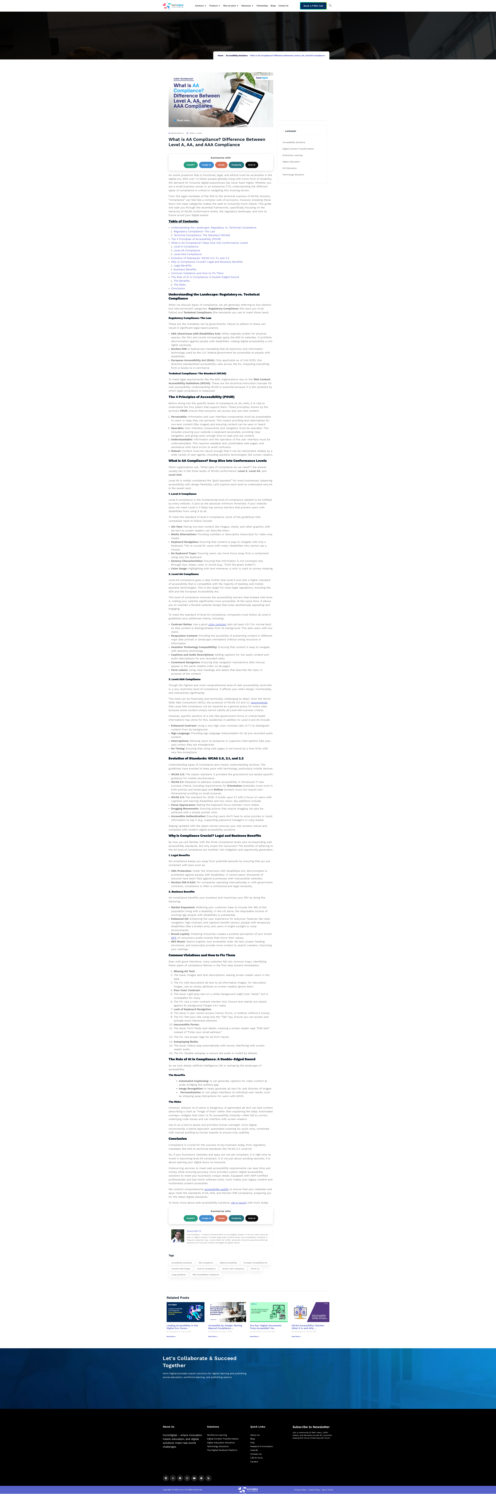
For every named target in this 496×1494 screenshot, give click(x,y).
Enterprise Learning (292, 155)
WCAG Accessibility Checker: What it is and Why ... (308, 1327)
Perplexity (236, 165)
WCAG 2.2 (255, 1269)
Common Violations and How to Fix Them (197, 273)
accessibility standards (181, 1263)
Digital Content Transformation (298, 149)
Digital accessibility (228, 1263)
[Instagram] (187, 1478)
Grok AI (251, 165)
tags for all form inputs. (214, 1036)
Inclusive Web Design (180, 1269)
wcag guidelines (178, 1275)
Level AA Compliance (187, 250)
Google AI (206, 165)
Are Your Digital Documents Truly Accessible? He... (265, 1327)
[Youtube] (194, 1478)
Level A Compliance (186, 246)
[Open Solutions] (205, 5)
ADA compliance (206, 1263)
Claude (221, 165)
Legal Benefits (183, 265)
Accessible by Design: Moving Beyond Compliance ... (225, 1327)
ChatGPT (191, 165)
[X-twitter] (173, 1478)
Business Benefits (185, 269)
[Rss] (208, 1478)
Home (220, 55)
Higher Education (291, 161)
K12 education (289, 168)
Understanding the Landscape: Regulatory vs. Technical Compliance (213, 227)
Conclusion (178, 288)
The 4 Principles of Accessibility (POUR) (196, 239)
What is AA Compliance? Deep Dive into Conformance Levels (209, 242)
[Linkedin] (166, 1478)
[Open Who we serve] (237, 5)
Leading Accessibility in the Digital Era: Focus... (182, 1327)
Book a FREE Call (313, 5)
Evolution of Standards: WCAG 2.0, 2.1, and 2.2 (200, 258)
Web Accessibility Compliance (205, 1275)
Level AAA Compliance (188, 254)
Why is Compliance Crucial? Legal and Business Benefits (207, 261)
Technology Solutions (293, 174)
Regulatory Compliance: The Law (194, 231)
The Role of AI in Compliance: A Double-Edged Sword (205, 277)
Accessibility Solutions (237, 55)
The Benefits (182, 280)
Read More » (171, 1336)
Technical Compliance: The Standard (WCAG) (202, 235)
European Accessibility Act (255, 1263)
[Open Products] (219, 5)
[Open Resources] (252, 5)
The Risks (180, 284)
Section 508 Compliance (233, 1269)
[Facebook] (180, 1478)
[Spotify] (201, 1478)
